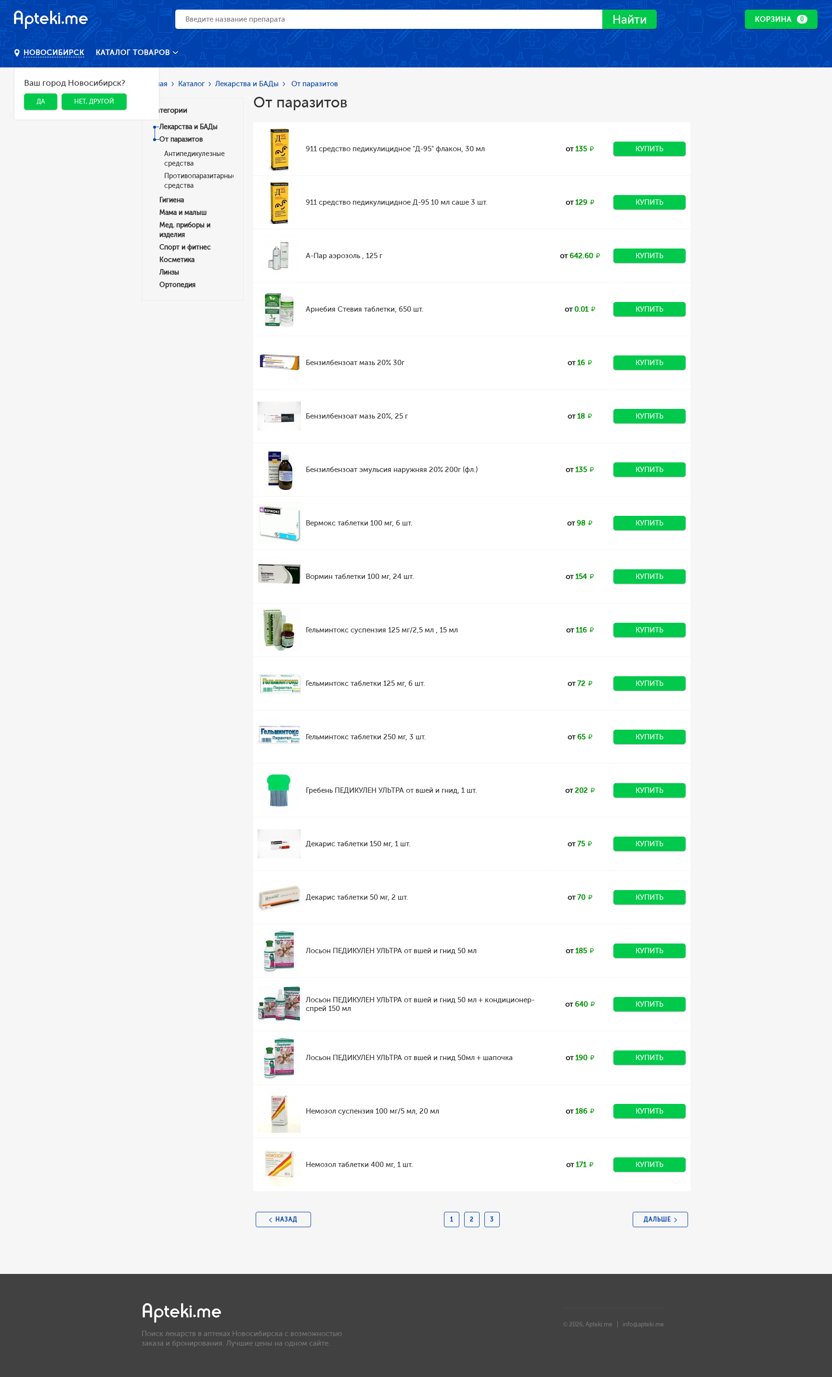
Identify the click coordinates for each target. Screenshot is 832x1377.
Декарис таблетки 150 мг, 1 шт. (358, 843)
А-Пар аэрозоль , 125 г (344, 255)
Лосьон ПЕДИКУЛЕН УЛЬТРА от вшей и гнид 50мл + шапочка (409, 1057)
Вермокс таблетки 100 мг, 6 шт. (359, 523)
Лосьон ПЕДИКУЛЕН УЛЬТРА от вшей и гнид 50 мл (391, 950)
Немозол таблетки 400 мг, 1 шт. (359, 1164)
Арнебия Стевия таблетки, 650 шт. (365, 309)
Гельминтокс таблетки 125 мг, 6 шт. (365, 683)
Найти (629, 19)
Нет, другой (94, 101)
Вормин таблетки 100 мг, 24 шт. (360, 576)
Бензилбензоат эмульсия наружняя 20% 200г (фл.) (392, 469)
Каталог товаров (134, 52)
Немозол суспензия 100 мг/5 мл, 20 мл (372, 1111)
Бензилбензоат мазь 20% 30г (355, 362)
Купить (649, 148)
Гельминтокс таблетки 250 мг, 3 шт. (366, 737)
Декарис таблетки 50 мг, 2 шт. (357, 897)
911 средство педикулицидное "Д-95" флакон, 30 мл (395, 148)
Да (41, 101)
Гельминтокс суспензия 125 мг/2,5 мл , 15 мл (382, 630)
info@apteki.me (643, 1324)
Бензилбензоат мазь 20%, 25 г (357, 416)
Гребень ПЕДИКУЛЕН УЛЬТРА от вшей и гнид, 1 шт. (391, 790)
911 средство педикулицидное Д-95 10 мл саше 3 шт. (397, 202)
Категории (169, 110)
